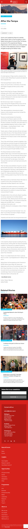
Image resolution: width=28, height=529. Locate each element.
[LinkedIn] (11, 441)
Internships (4, 477)
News (3, 451)
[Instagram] (14, 441)
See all (3, 292)
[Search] (26, 2)
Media (3, 494)
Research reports (6, 463)
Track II (3, 503)
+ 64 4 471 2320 (8, 420)
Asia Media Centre (6, 465)
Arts (3, 488)
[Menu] (2, 2)
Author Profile (4, 282)
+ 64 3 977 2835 (8, 436)
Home (3, 16)
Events (3, 453)
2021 (11, 33)
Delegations (4, 479)
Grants (3, 474)
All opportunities (6, 472)
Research (4, 499)
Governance (4, 514)
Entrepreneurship (6, 492)
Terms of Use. (7, 526)
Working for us (5, 519)
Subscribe (13, 397)
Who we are (4, 510)
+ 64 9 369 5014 (8, 427)
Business (4, 490)
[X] (5, 441)
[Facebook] (8, 441)
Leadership (8, 16)
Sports (3, 501)
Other (3, 481)
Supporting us (5, 517)
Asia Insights (5, 461)
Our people (4, 512)
